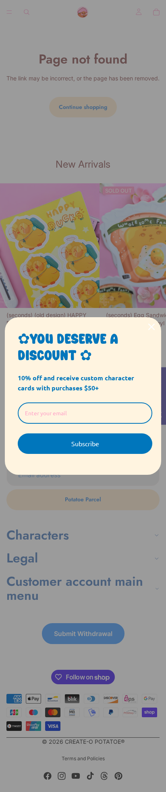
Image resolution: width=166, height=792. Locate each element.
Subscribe (85, 443)
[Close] (151, 326)
